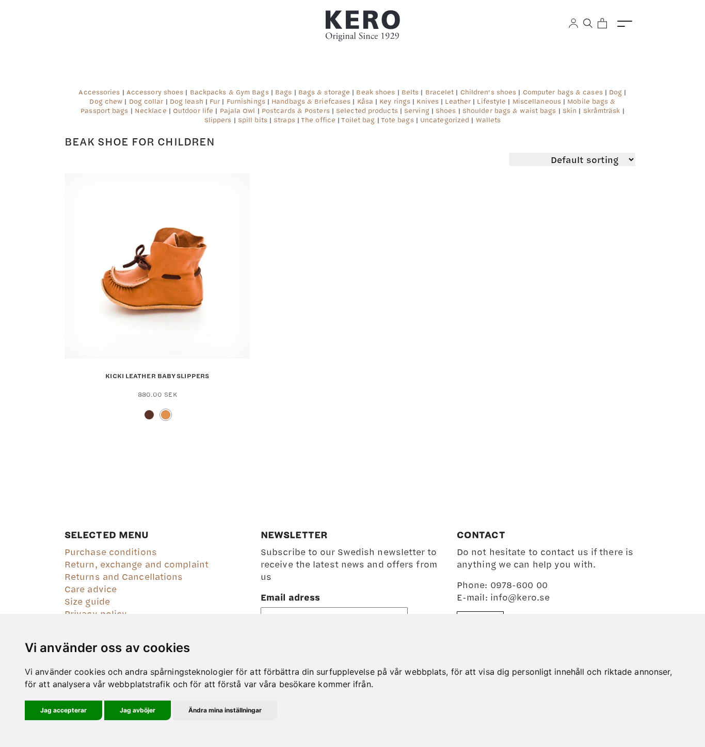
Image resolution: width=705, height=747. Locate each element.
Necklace (151, 110)
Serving (416, 110)
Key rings (394, 101)
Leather (458, 101)
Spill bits (252, 119)
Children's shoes (488, 91)
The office (318, 119)
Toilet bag (358, 119)
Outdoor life (193, 110)
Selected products (367, 110)
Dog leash (186, 101)
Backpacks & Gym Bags (229, 91)
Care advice (91, 588)
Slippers (218, 119)
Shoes (446, 110)
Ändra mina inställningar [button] (225, 710)
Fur (215, 101)
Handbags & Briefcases (310, 101)
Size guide (87, 601)
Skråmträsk (601, 110)
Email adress (290, 597)
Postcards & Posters (296, 110)
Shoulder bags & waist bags (509, 110)
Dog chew (105, 101)
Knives (427, 101)
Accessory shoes (155, 91)
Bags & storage (324, 91)
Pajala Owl (237, 110)
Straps (284, 119)
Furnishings (246, 101)
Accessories (99, 91)
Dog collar (146, 101)
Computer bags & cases (563, 91)
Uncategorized (444, 119)
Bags (283, 91)
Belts (410, 91)
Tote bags (397, 119)
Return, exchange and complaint (137, 564)
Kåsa (365, 101)
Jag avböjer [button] (137, 710)
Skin (569, 110)
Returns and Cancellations (124, 576)
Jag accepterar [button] (63, 710)
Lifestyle (491, 101)
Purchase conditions (111, 551)
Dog (615, 91)
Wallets (488, 119)
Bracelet (439, 91)
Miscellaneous (536, 101)
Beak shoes (375, 91)
